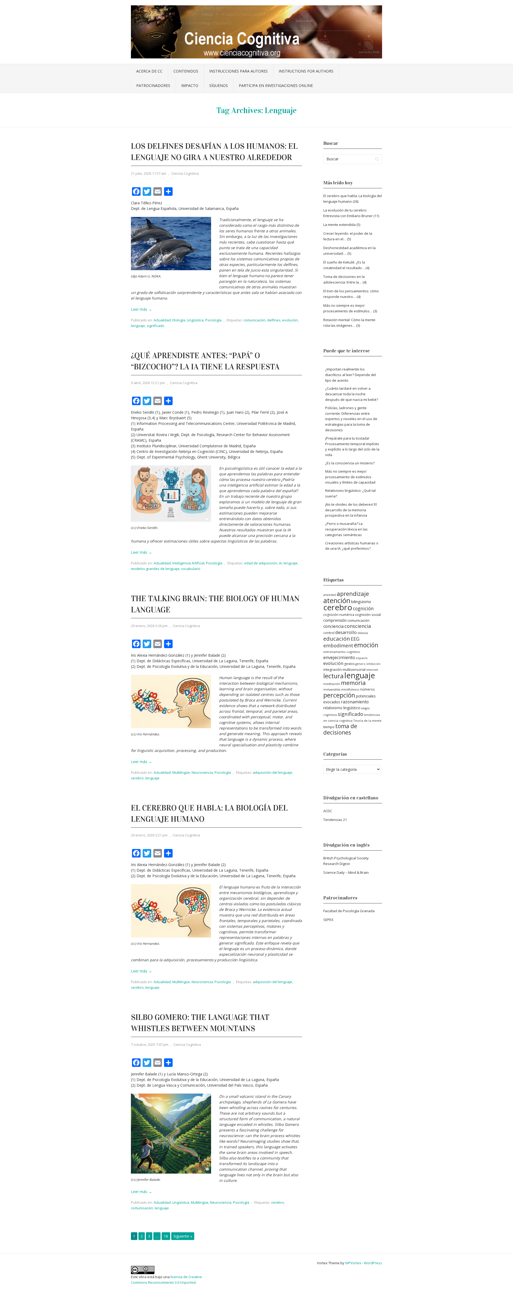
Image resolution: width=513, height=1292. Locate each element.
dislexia (362, 633)
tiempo (329, 726)
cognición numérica (338, 614)
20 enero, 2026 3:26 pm (149, 625)
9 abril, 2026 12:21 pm (148, 382)
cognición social (368, 614)
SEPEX (328, 919)
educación (336, 638)
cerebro (137, 778)
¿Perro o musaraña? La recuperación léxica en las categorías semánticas (346, 529)
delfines (274, 320)
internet (372, 670)
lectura (333, 676)
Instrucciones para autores (238, 71)
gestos (349, 663)
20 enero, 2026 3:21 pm (149, 835)
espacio (362, 658)
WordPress (373, 1263)
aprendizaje (353, 593)
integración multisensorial (344, 669)
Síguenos (218, 85)
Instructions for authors (306, 71)
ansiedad (329, 595)
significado (155, 325)
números (367, 689)
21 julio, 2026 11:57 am (148, 173)
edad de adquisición (260, 563)
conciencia (333, 626)
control (329, 633)
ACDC (327, 810)
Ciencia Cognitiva (185, 173)
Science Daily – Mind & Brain (346, 872)
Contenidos (185, 71)
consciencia (357, 626)
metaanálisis (331, 689)
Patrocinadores (153, 85)
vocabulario (190, 568)
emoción (366, 645)
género (360, 664)
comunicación (254, 320)
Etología (178, 320)
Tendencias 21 (335, 819)
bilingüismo (361, 601)
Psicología (213, 320)
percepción (339, 695)
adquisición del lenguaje (272, 772)
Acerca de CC (149, 71)
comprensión (335, 620)
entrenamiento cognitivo (341, 652)
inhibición (373, 664)
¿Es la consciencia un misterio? (350, 463)
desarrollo (346, 632)
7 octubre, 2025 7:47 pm (149, 1044)
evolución (290, 320)
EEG (355, 639)
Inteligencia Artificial (188, 563)
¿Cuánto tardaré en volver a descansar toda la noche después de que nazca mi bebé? (351, 394)
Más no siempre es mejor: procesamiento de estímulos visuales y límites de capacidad (350, 477)
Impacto (189, 85)
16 (166, 1236)
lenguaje (138, 325)
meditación (331, 684)
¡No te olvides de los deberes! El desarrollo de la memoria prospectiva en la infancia (351, 510)
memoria (353, 683)
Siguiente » (182, 1236)
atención (336, 600)
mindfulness (350, 689)
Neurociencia (202, 772)
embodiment (338, 645)
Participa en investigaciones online (276, 85)
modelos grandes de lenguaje (155, 568)
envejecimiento (339, 657)
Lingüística (195, 320)
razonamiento (355, 702)
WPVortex (353, 1263)
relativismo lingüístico (341, 707)
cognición (363, 608)
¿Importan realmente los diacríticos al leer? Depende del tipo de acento (350, 375)
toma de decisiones (340, 729)
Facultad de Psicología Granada (349, 910)
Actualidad (162, 320)
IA (280, 563)
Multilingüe (181, 772)
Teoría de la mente (367, 721)
